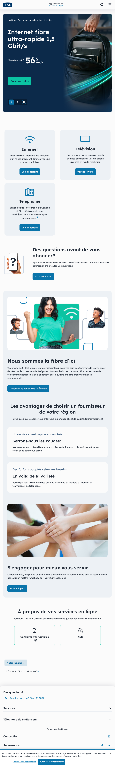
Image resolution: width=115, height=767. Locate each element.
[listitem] (34, 635)
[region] (57, 758)
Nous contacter (43, 276)
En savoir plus (21, 81)
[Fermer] (110, 754)
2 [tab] (17, 102)
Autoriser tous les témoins (52, 762)
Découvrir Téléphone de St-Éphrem (28, 388)
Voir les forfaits (30, 171)
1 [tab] (11, 102)
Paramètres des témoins (24, 762)
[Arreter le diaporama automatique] (24, 102)
